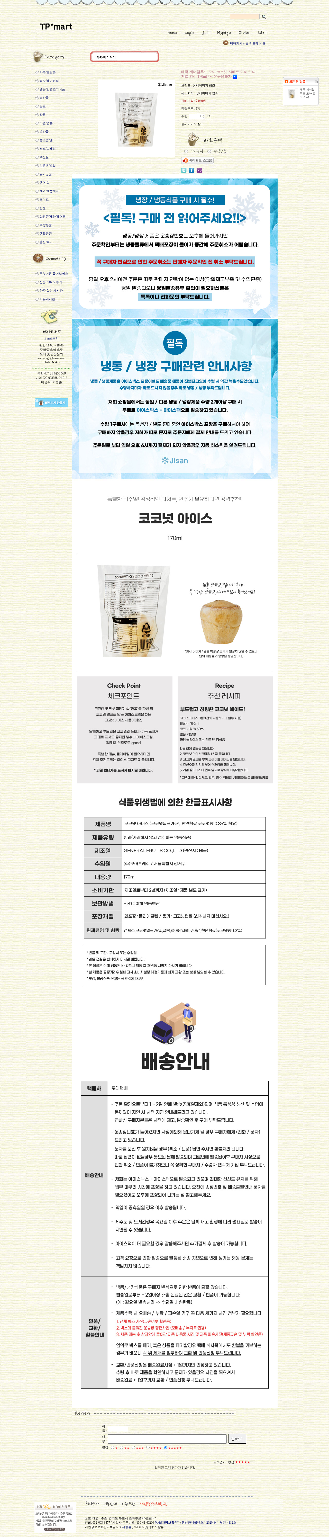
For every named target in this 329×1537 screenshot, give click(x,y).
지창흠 (126, 1527)
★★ (127, 1448)
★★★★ (156, 1448)
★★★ (140, 1448)
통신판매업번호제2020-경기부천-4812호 (209, 1522)
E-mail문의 (51, 338)
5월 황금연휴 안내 (242, 43)
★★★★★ (175, 1448)
